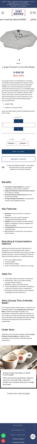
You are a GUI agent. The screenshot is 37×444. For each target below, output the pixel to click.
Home (18, 63)
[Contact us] (3, 435)
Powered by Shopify (18, 442)
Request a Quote (18, 159)
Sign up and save (17, 435)
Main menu (18, 425)
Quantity (18, 117)
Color (11, 139)
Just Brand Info (18, 430)
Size (23, 139)
